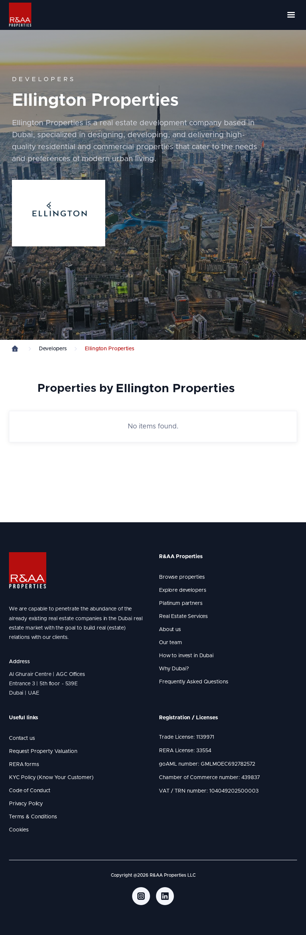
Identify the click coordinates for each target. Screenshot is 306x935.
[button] (287, 15)
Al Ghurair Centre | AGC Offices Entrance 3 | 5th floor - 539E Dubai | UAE (48, 684)
